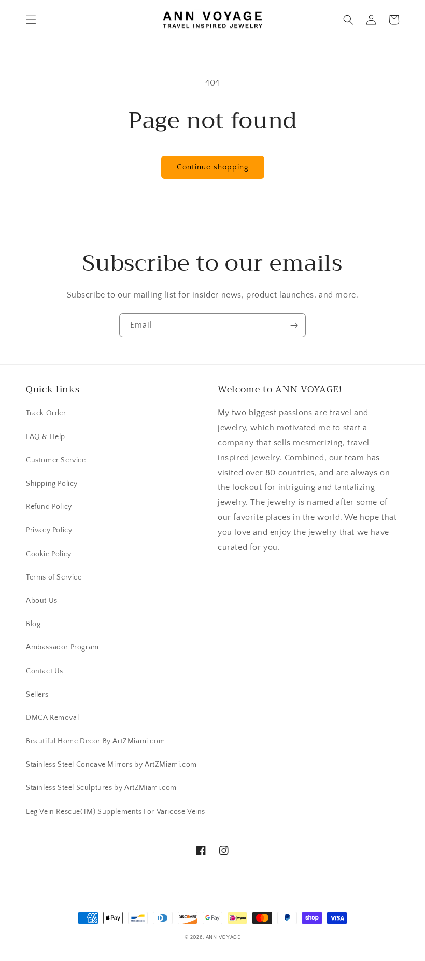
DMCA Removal (52, 718)
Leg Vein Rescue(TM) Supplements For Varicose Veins (115, 812)
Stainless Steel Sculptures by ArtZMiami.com (101, 788)
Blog (33, 624)
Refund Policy (49, 507)
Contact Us (44, 671)
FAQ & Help (45, 437)
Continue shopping (213, 167)
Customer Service (56, 460)
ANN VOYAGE (223, 937)
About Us (42, 601)
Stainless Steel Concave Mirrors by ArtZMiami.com (111, 764)
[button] (31, 19)
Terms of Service (54, 577)
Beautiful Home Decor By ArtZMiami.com (95, 741)
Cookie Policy (49, 554)
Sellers (37, 694)
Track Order (46, 413)
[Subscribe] (293, 325)
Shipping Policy (52, 483)
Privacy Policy (49, 530)
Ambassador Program (62, 647)
